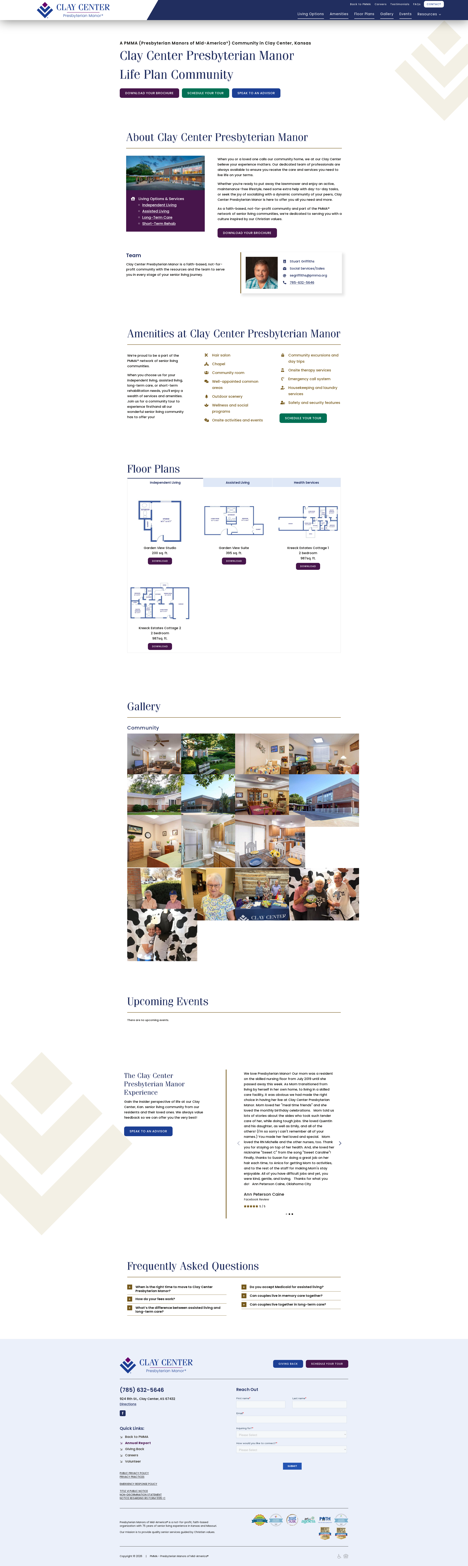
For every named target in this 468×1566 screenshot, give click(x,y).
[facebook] (123, 1413)
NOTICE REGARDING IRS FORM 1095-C (142, 1498)
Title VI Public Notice (134, 1491)
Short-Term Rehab (159, 223)
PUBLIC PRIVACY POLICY (134, 1473)
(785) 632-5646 (142, 1390)
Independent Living (159, 205)
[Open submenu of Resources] (439, 14)
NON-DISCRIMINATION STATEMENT (141, 1494)
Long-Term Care (157, 217)
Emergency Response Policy (138, 1484)
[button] (286, 1214)
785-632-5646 (302, 282)
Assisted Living (155, 211)
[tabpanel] (234, 570)
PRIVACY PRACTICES (132, 1477)
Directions (128, 1404)
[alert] (234, 1020)
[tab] (165, 482)
